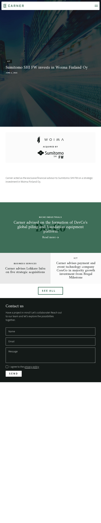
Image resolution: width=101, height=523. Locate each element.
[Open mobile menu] (96, 6)
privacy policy (31, 367)
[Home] (14, 6)
